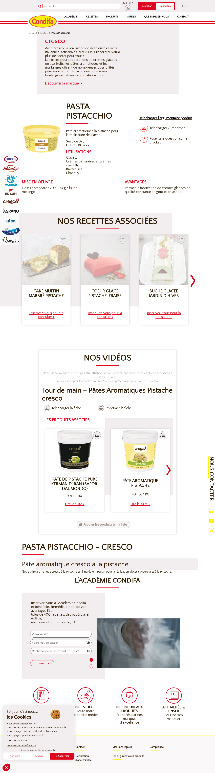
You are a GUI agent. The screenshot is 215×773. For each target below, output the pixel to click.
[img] (88, 642)
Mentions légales (122, 746)
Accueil (33, 33)
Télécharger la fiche (66, 408)
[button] (97, 435)
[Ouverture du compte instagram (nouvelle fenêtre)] (211, 530)
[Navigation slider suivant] (193, 279)
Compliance (157, 746)
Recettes (92, 16)
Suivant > (42, 663)
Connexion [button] (165, 6)
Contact (183, 16)
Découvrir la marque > (63, 83)
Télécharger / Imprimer (167, 128)
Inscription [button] (146, 6)
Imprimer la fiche (119, 408)
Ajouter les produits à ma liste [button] (105, 524)
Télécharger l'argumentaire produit (165, 118)
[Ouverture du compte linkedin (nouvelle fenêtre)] (211, 511)
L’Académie (70, 16)
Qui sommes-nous (156, 16)
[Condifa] (43, 21)
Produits (112, 16)
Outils (131, 16)
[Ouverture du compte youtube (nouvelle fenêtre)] (211, 520)
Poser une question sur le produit (168, 140)
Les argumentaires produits (128, 756)
